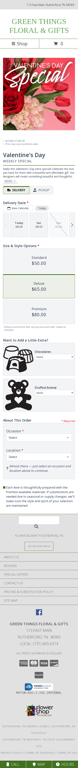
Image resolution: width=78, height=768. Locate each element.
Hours (67, 764)
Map (40, 764)
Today (42, 208)
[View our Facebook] (39, 614)
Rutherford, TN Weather (21, 739)
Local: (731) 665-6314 (39, 643)
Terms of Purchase (40, 752)
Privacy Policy (12, 752)
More (8, 181)
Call (14, 764)
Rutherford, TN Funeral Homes (25, 726)
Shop (22, 43)
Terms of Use (67, 752)
